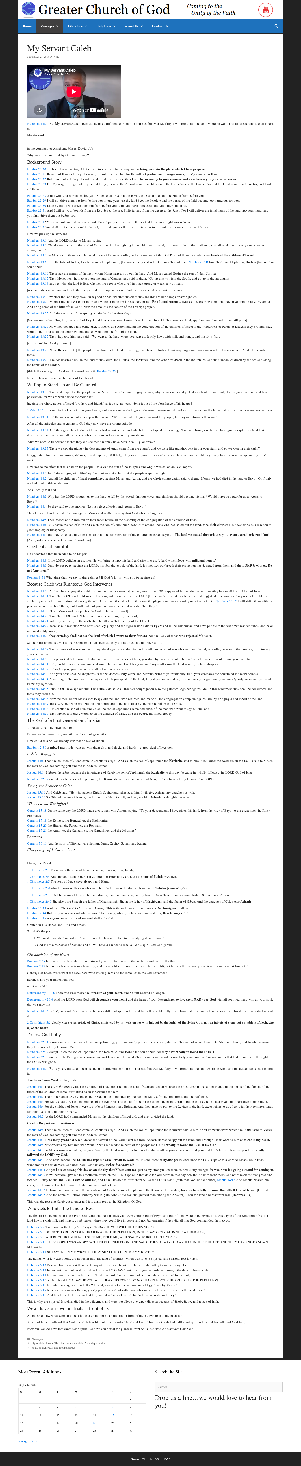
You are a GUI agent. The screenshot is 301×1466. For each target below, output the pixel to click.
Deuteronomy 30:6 (40, 999)
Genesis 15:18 (37, 810)
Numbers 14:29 (37, 649)
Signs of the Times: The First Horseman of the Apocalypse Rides (68, 1343)
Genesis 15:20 (37, 825)
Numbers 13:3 (37, 255)
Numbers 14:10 (37, 591)
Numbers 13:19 (37, 296)
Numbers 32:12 (37, 779)
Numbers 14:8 (37, 560)
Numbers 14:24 (37, 123)
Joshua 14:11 (36, 1169)
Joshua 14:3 (35, 1101)
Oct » (33, 1441)
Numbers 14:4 (37, 506)
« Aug (22, 1441)
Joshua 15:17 (36, 797)
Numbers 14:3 (37, 496)
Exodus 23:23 (36, 184)
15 (112, 1415)
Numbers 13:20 (37, 301)
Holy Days (103, 26)
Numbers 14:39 (37, 713)
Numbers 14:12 (226, 601)
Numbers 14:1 (37, 473)
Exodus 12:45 (36, 918)
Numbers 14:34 (37, 679)
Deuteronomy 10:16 (41, 992)
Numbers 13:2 (37, 245)
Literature (75, 26)
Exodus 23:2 (35, 227)
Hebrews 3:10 (36, 1242)
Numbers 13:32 (37, 430)
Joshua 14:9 (35, 1150)
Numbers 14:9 (37, 565)
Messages (47, 26)
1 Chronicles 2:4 (38, 876)
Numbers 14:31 (37, 664)
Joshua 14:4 (35, 1106)
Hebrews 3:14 (36, 1275)
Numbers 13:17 (37, 278)
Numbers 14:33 (37, 674)
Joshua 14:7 (35, 1139)
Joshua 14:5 (35, 1116)
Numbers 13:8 (198, 262)
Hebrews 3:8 (36, 1232)
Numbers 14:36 (37, 698)
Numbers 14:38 (37, 708)
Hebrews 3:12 (36, 1265)
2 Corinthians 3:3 (39, 1022)
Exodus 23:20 (36, 169)
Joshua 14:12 (36, 1174)
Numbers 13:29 (37, 359)
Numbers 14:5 (37, 519)
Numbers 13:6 (37, 262)
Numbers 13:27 (37, 336)
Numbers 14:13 (37, 611)
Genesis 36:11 (37, 843)
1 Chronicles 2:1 (38, 870)
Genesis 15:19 (37, 820)
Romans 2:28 (36, 961)
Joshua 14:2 (35, 1096)
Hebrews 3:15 (36, 1280)
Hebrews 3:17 (36, 1290)
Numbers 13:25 (37, 313)
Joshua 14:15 (36, 1195)
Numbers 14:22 (37, 625)
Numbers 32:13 (37, 1057)
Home (27, 26)
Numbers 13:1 (37, 240)
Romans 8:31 (36, 577)
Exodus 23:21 (36, 174)
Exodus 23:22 (36, 179)
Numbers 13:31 (37, 417)
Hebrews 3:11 (36, 1252)
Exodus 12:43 (36, 908)
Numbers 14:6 (37, 524)
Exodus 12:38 (36, 747)
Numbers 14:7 (37, 534)
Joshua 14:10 (36, 1159)
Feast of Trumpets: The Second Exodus (53, 1347)
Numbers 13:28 (37, 350)
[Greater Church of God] (139, 9)
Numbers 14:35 (37, 688)
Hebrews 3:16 (36, 1285)
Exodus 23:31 (36, 210)
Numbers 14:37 (37, 703)
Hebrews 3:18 (36, 1295)
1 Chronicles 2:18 (39, 895)
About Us (131, 26)
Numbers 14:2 (37, 478)
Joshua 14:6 (35, 760)
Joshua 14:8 (35, 1144)
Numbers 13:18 (37, 283)
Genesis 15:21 (37, 830)
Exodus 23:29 (36, 200)
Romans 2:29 (36, 966)
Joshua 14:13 (226, 1180)
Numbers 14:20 (37, 616)
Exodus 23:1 (35, 222)
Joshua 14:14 (36, 772)
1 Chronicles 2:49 (39, 901)
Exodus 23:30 (36, 205)
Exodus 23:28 (36, 195)
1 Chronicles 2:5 (38, 881)
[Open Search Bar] (276, 26)
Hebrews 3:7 (36, 1227)
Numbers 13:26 (37, 326)
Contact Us (160, 26)
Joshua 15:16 (36, 792)
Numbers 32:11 (37, 1042)
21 (94, 1423)
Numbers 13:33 (37, 448)
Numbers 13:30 (37, 392)
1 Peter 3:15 (35, 410)
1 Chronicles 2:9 (38, 888)
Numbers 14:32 (37, 669)
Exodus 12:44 (36, 913)
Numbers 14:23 (37, 635)
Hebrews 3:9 (36, 1237)
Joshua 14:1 (35, 1086)
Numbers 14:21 (37, 621)
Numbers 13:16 (37, 273)
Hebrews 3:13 (36, 1270)
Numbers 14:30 (37, 659)
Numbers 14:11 (37, 596)
